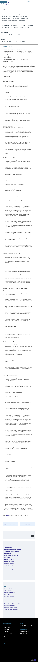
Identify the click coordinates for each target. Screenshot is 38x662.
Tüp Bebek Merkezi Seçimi (9, 569)
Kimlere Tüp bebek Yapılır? (9, 571)
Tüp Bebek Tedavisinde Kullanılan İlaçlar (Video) (20, 16)
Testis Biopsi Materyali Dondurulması (7, 36)
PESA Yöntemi (29, 27)
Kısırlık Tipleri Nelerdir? (14, 25)
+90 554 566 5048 (7, 633)
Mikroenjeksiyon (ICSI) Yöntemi (12, 20)
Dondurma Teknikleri (4, 32)
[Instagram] (4, 659)
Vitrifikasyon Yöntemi (28, 36)
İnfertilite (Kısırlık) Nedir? (5, 25)
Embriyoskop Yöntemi (22, 20)
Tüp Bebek (3, 9)
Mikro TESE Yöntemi (22, 27)
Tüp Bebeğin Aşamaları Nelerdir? (6, 16)
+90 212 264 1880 (7, 629)
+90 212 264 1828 (7, 627)
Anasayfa (2, 6)
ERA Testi (23, 41)
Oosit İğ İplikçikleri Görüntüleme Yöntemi (11, 551)
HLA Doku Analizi (18, 41)
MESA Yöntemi (4, 29)
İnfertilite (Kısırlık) (4, 23)
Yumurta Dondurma (5, 34)
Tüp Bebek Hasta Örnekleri (15, 18)
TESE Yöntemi (16, 27)
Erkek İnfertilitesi (4, 27)
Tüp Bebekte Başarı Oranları (6, 18)
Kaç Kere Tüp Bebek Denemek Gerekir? (7, 14)
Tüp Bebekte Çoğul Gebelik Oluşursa (20, 14)
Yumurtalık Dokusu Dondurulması (19, 36)
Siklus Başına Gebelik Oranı (22, 25)
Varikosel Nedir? (30, 25)
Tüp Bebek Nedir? (7, 553)
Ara (32, 535)
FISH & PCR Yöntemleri (10, 41)
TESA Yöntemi (10, 27)
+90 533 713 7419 (7, 631)
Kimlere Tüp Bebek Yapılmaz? (9, 567)
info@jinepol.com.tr (7, 636)
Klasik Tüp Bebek (4, 20)
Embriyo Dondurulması (20, 34)
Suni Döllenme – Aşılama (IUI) (25, 18)
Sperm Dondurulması (12, 34)
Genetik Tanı (3, 39)
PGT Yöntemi (4, 41)
